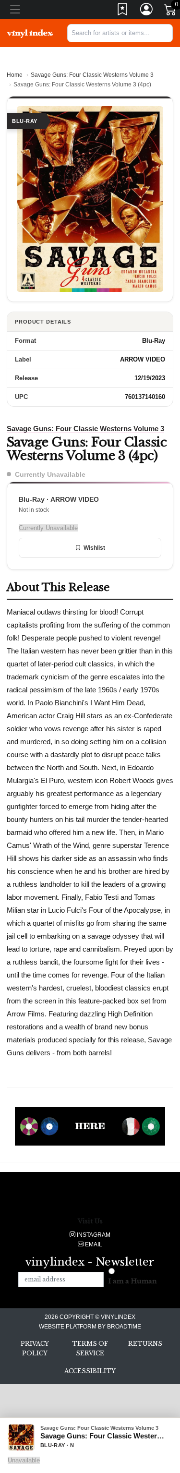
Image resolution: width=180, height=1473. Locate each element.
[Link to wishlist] (123, 11)
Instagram (92, 1235)
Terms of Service (90, 1348)
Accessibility (90, 1371)
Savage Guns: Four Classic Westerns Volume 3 (92, 75)
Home (15, 75)
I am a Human (132, 1281)
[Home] (30, 33)
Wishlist (94, 547)
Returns (145, 1343)
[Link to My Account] (147, 11)
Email (93, 1244)
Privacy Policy (35, 1348)
